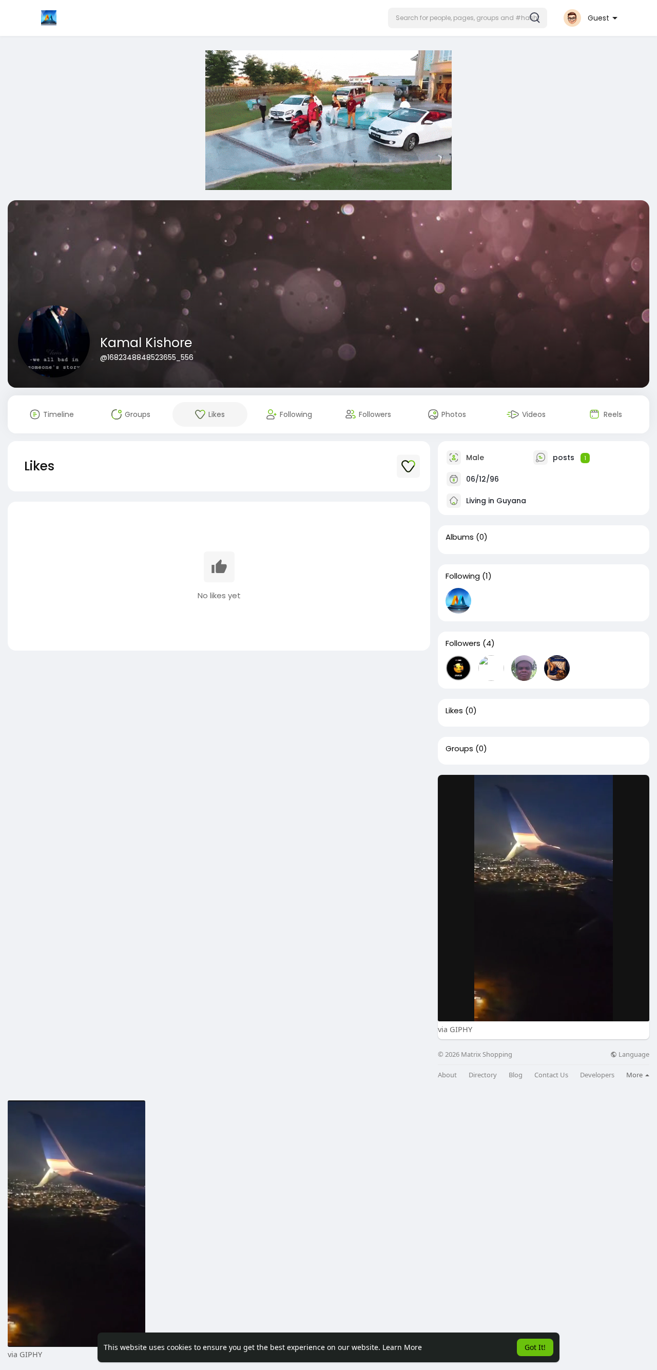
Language (633, 1054)
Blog (516, 1075)
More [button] (635, 1074)
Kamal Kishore (146, 343)
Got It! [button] (535, 1347)
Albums (460, 537)
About (447, 1075)
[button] (467, 18)
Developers (597, 1075)
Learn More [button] (402, 1347)
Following (463, 576)
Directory (483, 1075)
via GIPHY (455, 1029)
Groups (459, 749)
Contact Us (551, 1075)
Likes (454, 711)
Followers (463, 643)
